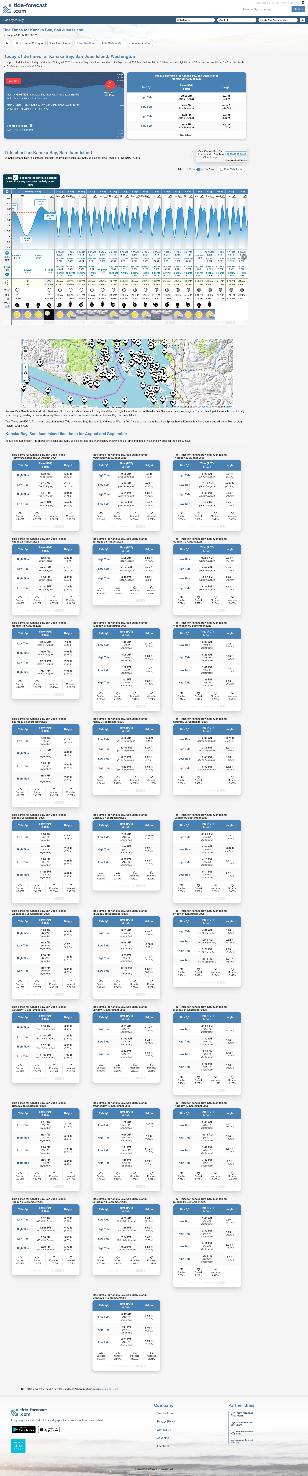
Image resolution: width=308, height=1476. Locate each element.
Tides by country (13, 20)
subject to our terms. (109, 1388)
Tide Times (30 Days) (29, 43)
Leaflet (180, 406)
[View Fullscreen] (25, 343)
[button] (164, 343)
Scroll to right (244, 257)
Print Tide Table (233, 169)
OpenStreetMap (205, 406)
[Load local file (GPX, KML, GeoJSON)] (25, 351)
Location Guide (140, 43)
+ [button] (25, 367)
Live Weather (85, 43)
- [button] (25, 378)
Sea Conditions (60, 43)
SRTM (229, 406)
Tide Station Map (112, 43)
